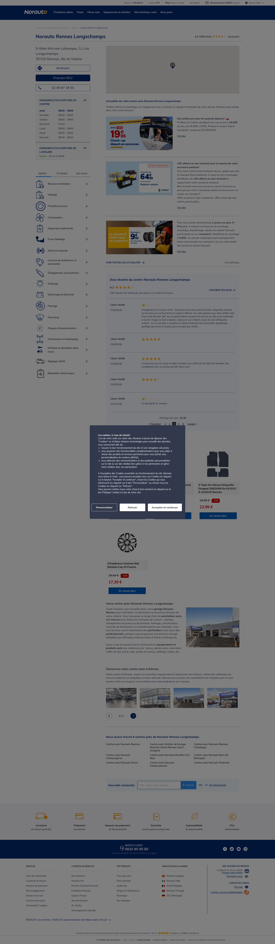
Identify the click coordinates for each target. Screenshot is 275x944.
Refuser (132, 507)
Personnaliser (104, 507)
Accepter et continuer (165, 507)
